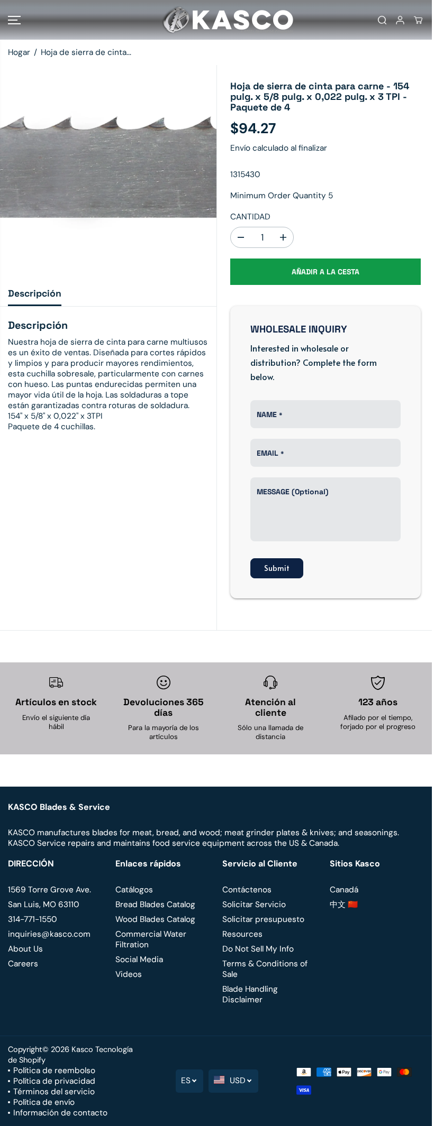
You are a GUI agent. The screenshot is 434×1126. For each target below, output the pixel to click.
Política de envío (44, 1102)
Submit (277, 568)
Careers (23, 963)
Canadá (344, 889)
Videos (128, 974)
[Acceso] (400, 20)
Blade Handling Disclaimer (250, 994)
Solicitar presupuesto (263, 919)
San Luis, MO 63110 (43, 904)
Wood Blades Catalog (155, 919)
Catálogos (134, 889)
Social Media (139, 959)
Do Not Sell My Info (258, 949)
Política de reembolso (54, 1070)
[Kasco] (214, 19)
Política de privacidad (54, 1081)
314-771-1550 (32, 919)
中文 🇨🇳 (344, 904)
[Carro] (418, 20)
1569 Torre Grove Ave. (49, 889)
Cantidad (250, 216)
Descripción (34, 293)
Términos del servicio (54, 1091)
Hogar (19, 52)
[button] (14, 20)
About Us (25, 949)
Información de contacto (60, 1112)
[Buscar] (382, 20)
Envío (240, 148)
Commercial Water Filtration (150, 939)
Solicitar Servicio (254, 904)
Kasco (82, 1049)
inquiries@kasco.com (49, 934)
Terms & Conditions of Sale (265, 969)
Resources (242, 934)
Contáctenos (247, 889)
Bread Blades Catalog (155, 904)
